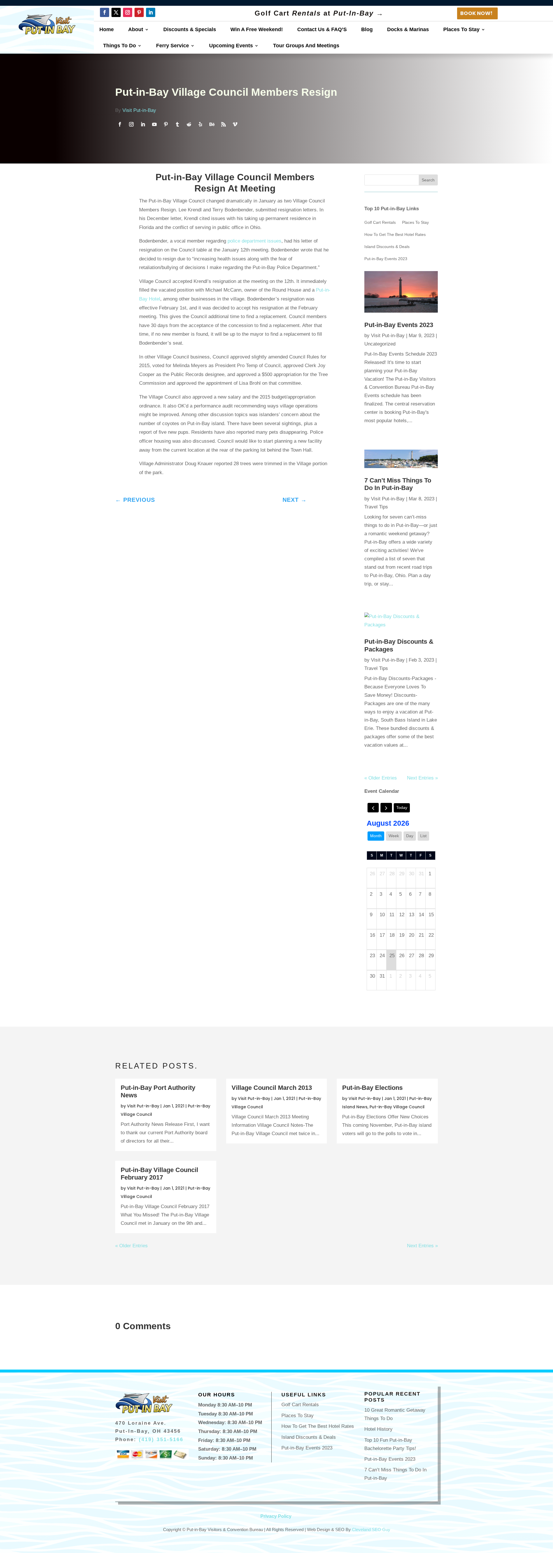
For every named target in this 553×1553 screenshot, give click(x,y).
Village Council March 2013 (272, 1087)
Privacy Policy (275, 1516)
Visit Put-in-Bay (139, 110)
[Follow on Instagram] (127, 12)
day (409, 835)
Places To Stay (461, 29)
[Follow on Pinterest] (139, 12)
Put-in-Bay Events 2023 (385, 259)
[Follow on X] (116, 12)
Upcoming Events (231, 46)
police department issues (254, 241)
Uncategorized (379, 344)
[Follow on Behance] (212, 124)
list (423, 835)
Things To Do (119, 46)
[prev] (373, 807)
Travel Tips (376, 507)
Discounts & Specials (189, 29)
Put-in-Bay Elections (372, 1087)
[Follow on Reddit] (189, 124)
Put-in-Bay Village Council (397, 1107)
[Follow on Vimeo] (235, 124)
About (135, 29)
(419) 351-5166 (161, 1439)
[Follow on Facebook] (104, 12)
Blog (367, 29)
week (394, 835)
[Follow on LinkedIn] (150, 12)
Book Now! (476, 13)
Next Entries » (422, 778)
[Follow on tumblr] (177, 124)
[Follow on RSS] (223, 124)
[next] (386, 807)
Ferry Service (172, 46)
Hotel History (378, 1429)
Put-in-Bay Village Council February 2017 (159, 1173)
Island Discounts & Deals (387, 247)
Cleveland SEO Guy (371, 1529)
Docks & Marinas (408, 29)
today (401, 807)
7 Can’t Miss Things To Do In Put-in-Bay (397, 484)
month (376, 835)
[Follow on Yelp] (200, 124)
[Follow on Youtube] (154, 124)
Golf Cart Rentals (380, 222)
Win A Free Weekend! (256, 29)
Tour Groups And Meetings (306, 46)
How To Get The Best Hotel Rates (395, 234)
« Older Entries (380, 778)
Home (106, 29)
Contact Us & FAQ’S (322, 29)
